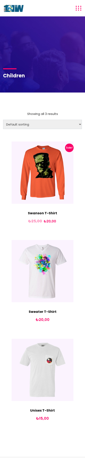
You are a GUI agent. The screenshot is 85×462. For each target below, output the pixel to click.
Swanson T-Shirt (42, 213)
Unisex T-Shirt (42, 410)
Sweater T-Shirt (43, 311)
